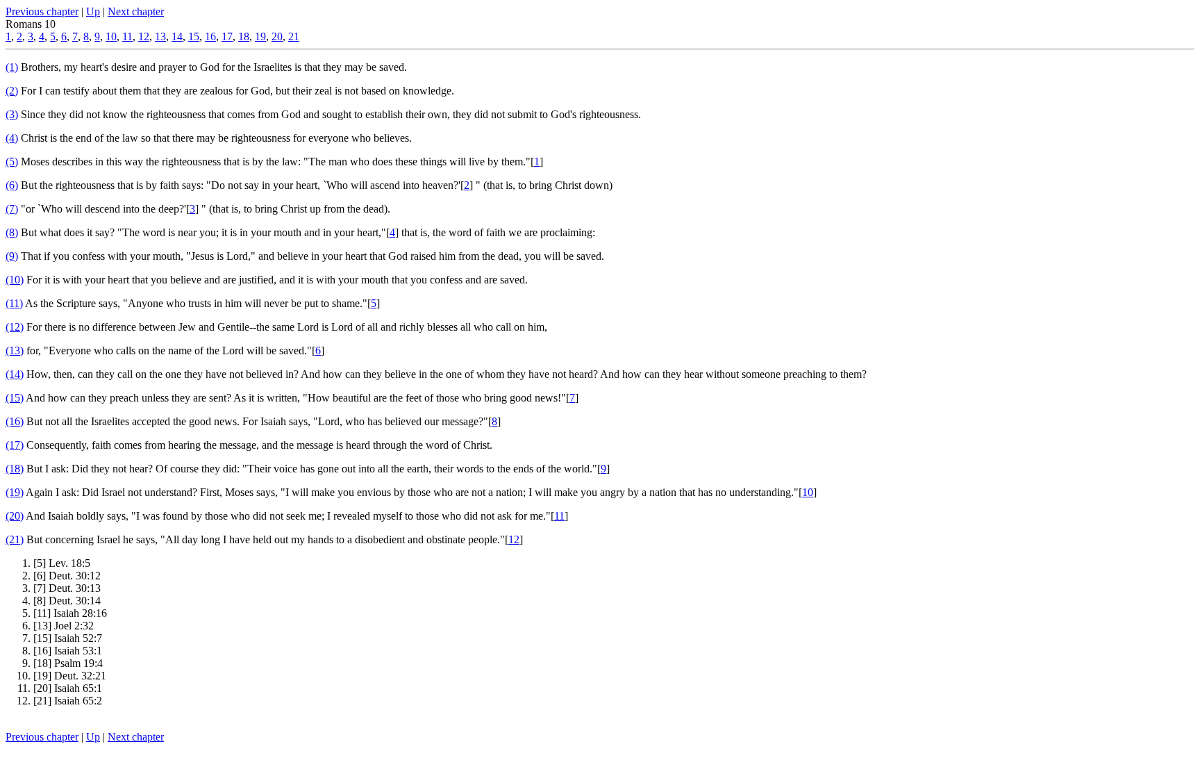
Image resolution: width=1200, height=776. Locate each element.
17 (227, 36)
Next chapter (136, 11)
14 (177, 36)
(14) (15, 374)
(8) (12, 232)
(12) (15, 327)
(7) (12, 209)
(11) (14, 303)
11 (127, 36)
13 (160, 36)
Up (93, 11)
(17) (15, 445)
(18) (15, 468)
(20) (15, 516)
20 (277, 36)
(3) (12, 114)
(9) (12, 256)
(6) (12, 185)
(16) (15, 421)
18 (243, 36)
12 (143, 36)
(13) (15, 350)
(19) (15, 492)
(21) (15, 539)
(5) (12, 161)
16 (210, 36)
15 (193, 36)
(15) (15, 398)
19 (260, 36)
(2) (12, 91)
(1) (12, 67)
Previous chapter (42, 11)
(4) (12, 138)
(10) (15, 280)
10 (111, 36)
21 (293, 36)
